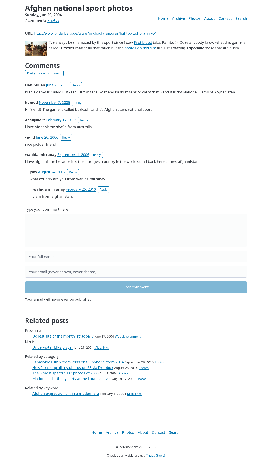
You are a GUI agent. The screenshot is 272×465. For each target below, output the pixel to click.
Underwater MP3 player (52, 347)
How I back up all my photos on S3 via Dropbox (72, 367)
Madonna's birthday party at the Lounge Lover (71, 378)
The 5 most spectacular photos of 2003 (65, 373)
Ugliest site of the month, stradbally (62, 336)
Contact (225, 18)
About (209, 18)
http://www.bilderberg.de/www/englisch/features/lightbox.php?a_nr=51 (95, 33)
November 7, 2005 (54, 102)
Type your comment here (46, 209)
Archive (178, 18)
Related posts (47, 320)
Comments (42, 65)
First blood (143, 42)
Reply (76, 85)
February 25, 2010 (81, 189)
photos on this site (140, 47)
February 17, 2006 (61, 119)
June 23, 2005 (57, 85)
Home (163, 18)
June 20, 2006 (47, 137)
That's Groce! (155, 455)
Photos (53, 20)
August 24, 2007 (51, 171)
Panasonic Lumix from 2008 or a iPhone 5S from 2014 (78, 362)
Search (241, 18)
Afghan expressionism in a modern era (65, 393)
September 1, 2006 (73, 154)
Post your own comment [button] (44, 73)
